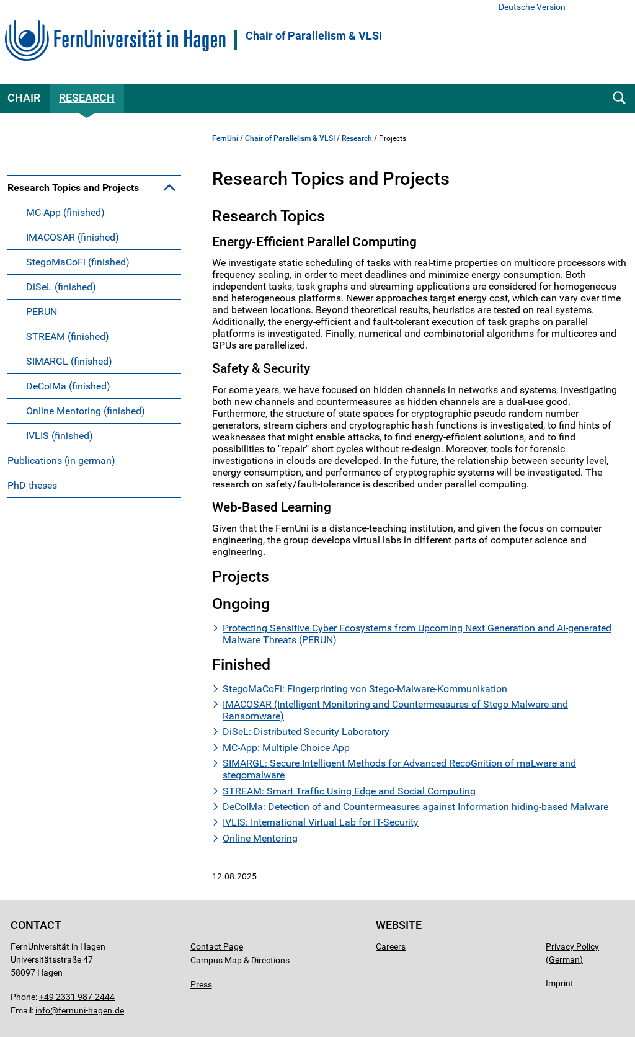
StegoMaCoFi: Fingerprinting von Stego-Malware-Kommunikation (365, 689)
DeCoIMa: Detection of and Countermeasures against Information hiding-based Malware (415, 806)
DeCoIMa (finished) (68, 386)
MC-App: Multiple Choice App (286, 748)
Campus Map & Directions (240, 960)
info (42, 1010)
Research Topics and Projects (73, 188)
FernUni (225, 138)
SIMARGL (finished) (69, 361)
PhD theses (32, 485)
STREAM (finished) (67, 336)
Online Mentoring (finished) (85, 411)
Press (201, 984)
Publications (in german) (61, 460)
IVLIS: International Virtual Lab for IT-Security (321, 822)
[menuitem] (94, 311)
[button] (169, 187)
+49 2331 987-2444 (77, 997)
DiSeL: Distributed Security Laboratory (306, 731)
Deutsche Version (532, 7)
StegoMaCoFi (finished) (78, 262)
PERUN (41, 312)
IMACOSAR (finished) (72, 237)
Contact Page (216, 946)
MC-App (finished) (65, 212)
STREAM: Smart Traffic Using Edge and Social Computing (349, 791)
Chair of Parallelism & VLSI (314, 36)
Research (87, 97)
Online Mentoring (260, 838)
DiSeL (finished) (61, 287)
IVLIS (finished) (59, 436)
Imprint (560, 983)
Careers (391, 946)
